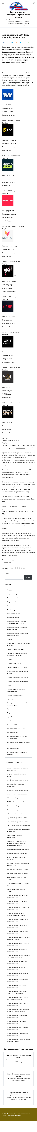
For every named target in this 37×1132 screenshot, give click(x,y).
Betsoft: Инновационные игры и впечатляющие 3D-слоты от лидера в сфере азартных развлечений (17, 783)
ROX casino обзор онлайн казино (17, 869)
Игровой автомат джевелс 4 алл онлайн (18, 1075)
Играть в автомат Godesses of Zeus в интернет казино (18, 938)
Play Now (5, 123)
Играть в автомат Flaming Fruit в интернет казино (17, 926)
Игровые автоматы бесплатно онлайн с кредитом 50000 (16, 622)
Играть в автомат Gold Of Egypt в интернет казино (18, 944)
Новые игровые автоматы (15, 649)
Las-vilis (9, 721)
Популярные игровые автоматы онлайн (17, 672)
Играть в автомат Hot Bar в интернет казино (16, 968)
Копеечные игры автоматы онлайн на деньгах (18, 644)
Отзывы (9, 659)
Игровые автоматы (13, 618)
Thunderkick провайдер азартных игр (18, 884)
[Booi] (7, 276)
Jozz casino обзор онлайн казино (17, 822)
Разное (9, 685)
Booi (14, 276)
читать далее (20, 448)
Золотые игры (11, 610)
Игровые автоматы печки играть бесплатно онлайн (18, 635)
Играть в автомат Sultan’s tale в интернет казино (17, 1034)
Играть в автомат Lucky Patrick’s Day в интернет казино (17, 998)
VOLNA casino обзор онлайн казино (16, 890)
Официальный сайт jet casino (17, 667)
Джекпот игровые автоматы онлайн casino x (18, 1056)
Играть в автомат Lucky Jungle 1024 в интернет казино (17, 992)
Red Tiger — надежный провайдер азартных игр (18, 864)
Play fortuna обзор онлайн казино (18, 850)
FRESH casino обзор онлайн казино (18, 802)
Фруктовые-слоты (12, 713)
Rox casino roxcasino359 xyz (16, 729)
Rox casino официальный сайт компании (17, 753)
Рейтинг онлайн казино (15, 695)
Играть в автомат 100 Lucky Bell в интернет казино (18, 896)
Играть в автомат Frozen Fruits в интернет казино (17, 932)
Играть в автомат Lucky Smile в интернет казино (17, 1004)
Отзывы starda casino (14, 663)
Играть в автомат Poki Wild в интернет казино (16, 1022)
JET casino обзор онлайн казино (17, 814)
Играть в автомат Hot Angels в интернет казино (17, 962)
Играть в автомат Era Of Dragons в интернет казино (18, 920)
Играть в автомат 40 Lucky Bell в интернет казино (18, 908)
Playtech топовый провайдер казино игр (16, 858)
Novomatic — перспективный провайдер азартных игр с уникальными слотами (16, 843)
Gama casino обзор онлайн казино (18, 806)
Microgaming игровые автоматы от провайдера (18, 831)
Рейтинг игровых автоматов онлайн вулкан (16, 690)
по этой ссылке (14, 489)
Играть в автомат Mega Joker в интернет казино (17, 1016)
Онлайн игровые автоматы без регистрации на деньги (17, 654)
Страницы (10, 699)
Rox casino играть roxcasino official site (18, 743)
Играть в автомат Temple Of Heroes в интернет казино (18, 1040)
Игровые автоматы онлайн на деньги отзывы (17, 628)
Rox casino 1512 (12, 725)
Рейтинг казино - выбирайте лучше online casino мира (18, 14)
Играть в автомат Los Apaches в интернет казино (17, 980)
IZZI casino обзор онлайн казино (17, 810)
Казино (9, 639)
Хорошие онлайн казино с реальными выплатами (18, 1093)
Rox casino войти (12, 733)
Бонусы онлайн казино (14, 602)
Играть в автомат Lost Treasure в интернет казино (17, 986)
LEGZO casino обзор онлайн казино (18, 826)
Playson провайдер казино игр (17, 853)
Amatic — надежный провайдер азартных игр (17, 769)
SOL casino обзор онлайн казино (17, 873)
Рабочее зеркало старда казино (17, 681)
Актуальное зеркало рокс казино (17, 594)
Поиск (7, 573)
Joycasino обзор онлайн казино (17, 818)
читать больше (25, 80)
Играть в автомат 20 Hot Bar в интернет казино (17, 902)
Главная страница (6, 31)
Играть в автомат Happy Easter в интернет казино (17, 950)
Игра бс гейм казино (14, 614)
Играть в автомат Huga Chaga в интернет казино (17, 974)
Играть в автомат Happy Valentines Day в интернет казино (18, 956)
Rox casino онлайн (13, 748)
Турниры (10, 709)
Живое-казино (11, 606)
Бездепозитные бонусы (14, 598)
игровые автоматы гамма (16, 496)
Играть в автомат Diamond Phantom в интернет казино (16, 914)
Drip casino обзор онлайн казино (17, 798)
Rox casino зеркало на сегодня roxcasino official (17, 737)
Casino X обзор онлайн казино (17, 794)
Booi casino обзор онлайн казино (17, 790)
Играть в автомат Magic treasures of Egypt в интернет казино (18, 1010)
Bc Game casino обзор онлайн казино (16, 775)
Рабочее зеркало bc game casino (17, 677)
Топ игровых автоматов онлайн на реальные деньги (18, 704)
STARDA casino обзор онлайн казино (16, 878)
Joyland (9, 717)
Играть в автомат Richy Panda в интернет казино (17, 1028)
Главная (9, 590)
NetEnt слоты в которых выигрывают (14, 836)
